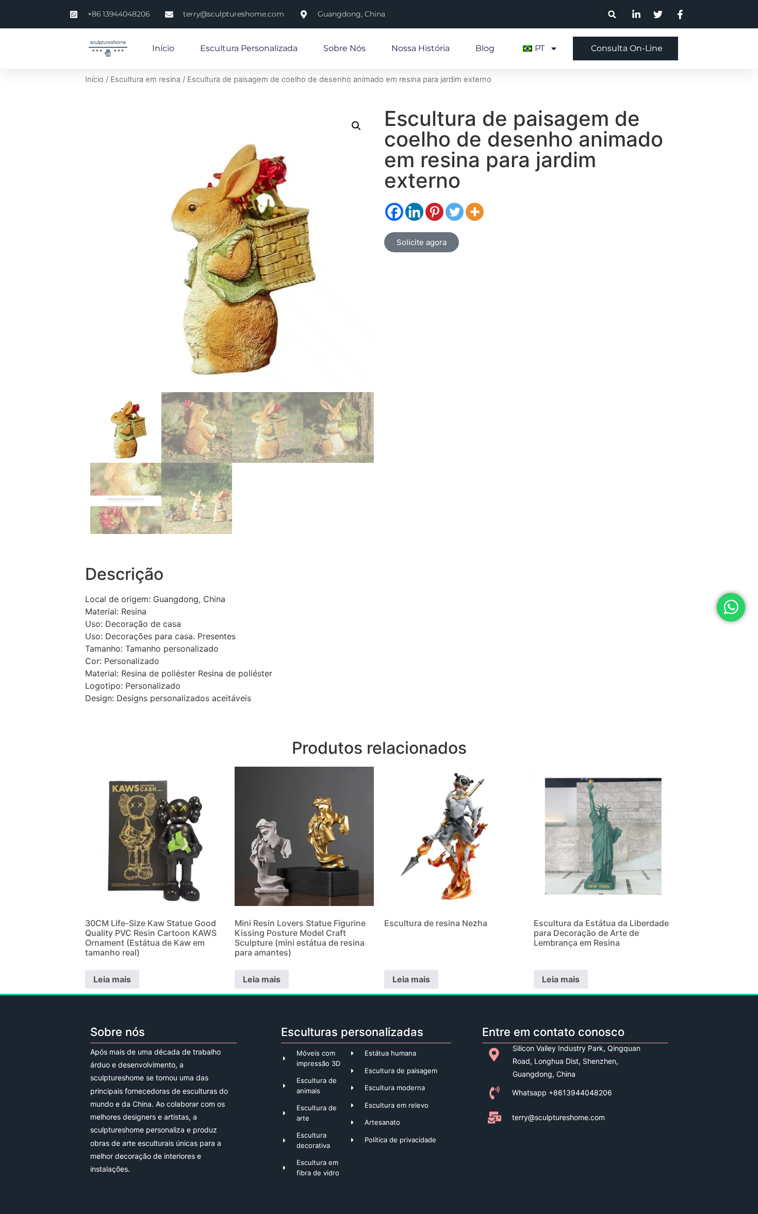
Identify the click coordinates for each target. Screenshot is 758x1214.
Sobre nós (344, 48)
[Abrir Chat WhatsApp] (731, 607)
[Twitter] (455, 212)
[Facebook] (394, 212)
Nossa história (420, 48)
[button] (612, 14)
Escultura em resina (145, 79)
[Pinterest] (434, 212)
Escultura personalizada (249, 48)
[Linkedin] (414, 212)
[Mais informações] (475, 212)
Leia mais (112, 979)
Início (163, 48)
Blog (485, 48)
